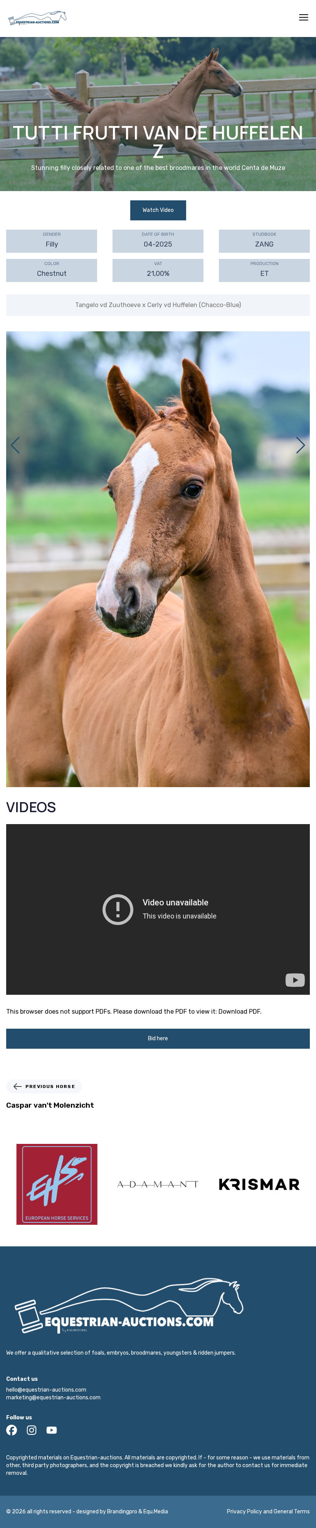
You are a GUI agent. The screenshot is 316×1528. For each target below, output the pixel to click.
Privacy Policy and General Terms (268, 1511)
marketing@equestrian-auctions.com (53, 1397)
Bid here (158, 1038)
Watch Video (158, 210)
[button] (301, 445)
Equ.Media (155, 1511)
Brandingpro (122, 1511)
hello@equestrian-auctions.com (46, 1390)
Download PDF (239, 1011)
